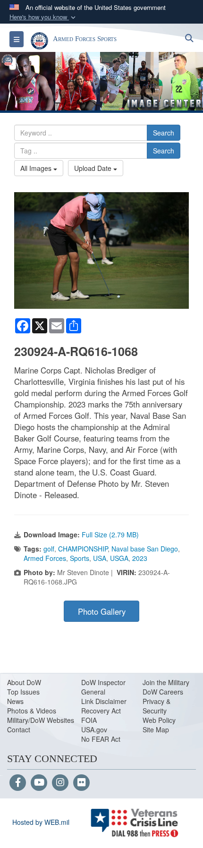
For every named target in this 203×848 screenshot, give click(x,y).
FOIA (89, 720)
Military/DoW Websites (40, 720)
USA (99, 558)
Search (163, 132)
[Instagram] (60, 783)
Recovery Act (101, 710)
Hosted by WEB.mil (40, 822)
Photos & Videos (31, 710)
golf (48, 548)
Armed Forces (45, 558)
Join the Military (166, 682)
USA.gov (94, 729)
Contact (18, 729)
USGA (119, 558)
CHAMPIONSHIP (83, 548)
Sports (79, 558)
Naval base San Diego (144, 548)
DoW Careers (163, 691)
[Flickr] (81, 783)
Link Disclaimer (104, 701)
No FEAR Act (100, 739)
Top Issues (23, 691)
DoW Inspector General (103, 687)
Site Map (156, 729)
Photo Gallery (102, 611)
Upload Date (93, 168)
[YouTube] (39, 783)
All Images (36, 168)
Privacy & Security (156, 705)
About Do (21, 682)
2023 (139, 558)
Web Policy (159, 720)
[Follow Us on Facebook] (17, 783)
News (15, 701)
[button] (43, 17)
